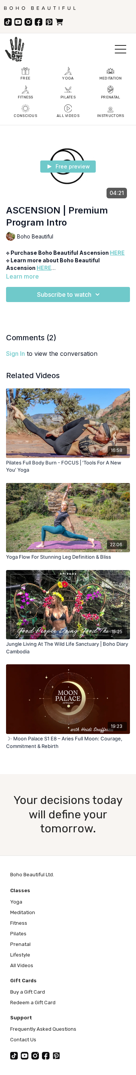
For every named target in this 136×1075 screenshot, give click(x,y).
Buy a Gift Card (27, 992)
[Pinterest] (49, 22)
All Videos (21, 965)
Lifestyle (20, 955)
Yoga (16, 902)
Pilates (18, 933)
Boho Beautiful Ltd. (32, 874)
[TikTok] (8, 22)
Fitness (18, 923)
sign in (15, 353)
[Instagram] (28, 22)
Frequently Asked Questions (43, 1029)
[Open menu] (120, 49)
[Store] (59, 22)
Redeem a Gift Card (33, 1002)
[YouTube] (18, 22)
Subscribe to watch (64, 294)
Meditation (22, 912)
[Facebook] (38, 22)
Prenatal (20, 944)
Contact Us (23, 1039)
